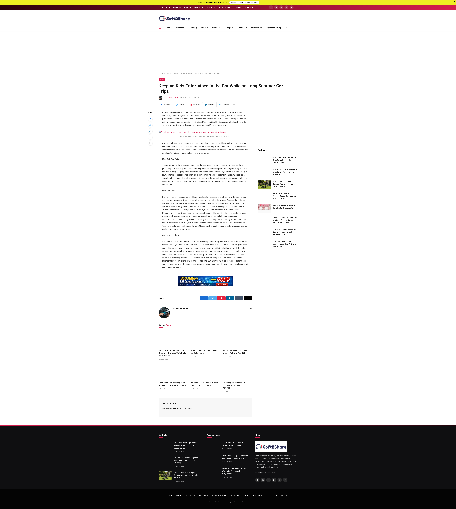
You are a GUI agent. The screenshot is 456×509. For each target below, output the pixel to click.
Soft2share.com (172, 98)
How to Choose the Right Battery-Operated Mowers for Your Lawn (284, 184)
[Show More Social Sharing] (234, 104)
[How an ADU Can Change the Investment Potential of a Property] (264, 172)
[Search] (296, 27)
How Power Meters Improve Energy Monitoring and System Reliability (284, 232)
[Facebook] (150, 118)
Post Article (249, 7)
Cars (162, 80)
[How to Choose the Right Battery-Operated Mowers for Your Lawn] (264, 184)
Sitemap (238, 7)
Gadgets (229, 28)
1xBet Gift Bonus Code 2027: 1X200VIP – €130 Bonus (234, 444)
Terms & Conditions (225, 7)
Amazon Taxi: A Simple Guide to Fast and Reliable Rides (204, 384)
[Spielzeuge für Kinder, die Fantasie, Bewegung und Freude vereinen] (237, 371)
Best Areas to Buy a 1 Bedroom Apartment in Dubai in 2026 (235, 457)
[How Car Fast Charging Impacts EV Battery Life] (205, 339)
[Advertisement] (228, 51)
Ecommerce (256, 28)
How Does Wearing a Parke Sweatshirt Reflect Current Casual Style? (284, 160)
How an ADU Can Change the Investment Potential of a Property (285, 172)
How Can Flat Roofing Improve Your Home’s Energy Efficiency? (285, 244)
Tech (167, 28)
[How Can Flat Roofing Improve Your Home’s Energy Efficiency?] (264, 244)
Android (204, 28)
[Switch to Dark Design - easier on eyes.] (296, 7)
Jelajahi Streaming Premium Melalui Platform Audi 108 (235, 351)
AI (286, 28)
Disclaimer (211, 7)
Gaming (193, 28)
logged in (175, 408)
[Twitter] (150, 124)
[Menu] (160, 28)
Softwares (216, 28)
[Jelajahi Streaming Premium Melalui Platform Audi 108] (237, 339)
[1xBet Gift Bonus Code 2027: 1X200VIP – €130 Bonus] (213, 445)
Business (180, 28)
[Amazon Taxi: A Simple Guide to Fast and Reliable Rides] (205, 371)
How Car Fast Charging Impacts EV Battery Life (204, 351)
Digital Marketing (273, 28)
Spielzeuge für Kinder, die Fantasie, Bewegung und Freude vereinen (237, 385)
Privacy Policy (199, 7)
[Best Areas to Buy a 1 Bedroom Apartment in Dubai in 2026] (213, 458)
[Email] (150, 143)
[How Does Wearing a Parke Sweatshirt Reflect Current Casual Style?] (264, 160)
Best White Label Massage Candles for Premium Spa (284, 206)
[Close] (454, 2)
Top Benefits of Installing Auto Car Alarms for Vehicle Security (172, 384)
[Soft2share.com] (175, 18)
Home (161, 7)
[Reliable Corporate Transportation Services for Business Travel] (264, 196)
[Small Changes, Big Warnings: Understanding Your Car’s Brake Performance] (173, 339)
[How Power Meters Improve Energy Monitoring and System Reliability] (264, 232)
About (168, 7)
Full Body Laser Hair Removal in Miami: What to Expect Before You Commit (285, 220)
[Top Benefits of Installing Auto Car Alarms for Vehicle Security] (173, 371)
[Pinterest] (150, 136)
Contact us (177, 7)
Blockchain (242, 28)
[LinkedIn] (150, 130)
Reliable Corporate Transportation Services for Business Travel (284, 196)
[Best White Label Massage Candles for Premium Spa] (264, 208)
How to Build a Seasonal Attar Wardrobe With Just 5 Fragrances (234, 471)
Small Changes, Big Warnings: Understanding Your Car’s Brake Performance (172, 353)
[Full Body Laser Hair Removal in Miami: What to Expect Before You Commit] (264, 220)
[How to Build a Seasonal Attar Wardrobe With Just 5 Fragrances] (213, 471)
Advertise (187, 7)
